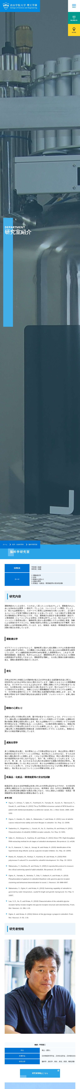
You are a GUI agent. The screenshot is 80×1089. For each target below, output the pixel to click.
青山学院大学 (74, 20)
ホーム (5, 544)
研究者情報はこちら (40, 1073)
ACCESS (74, 32)
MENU (74, 7)
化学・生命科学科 (18, 544)
